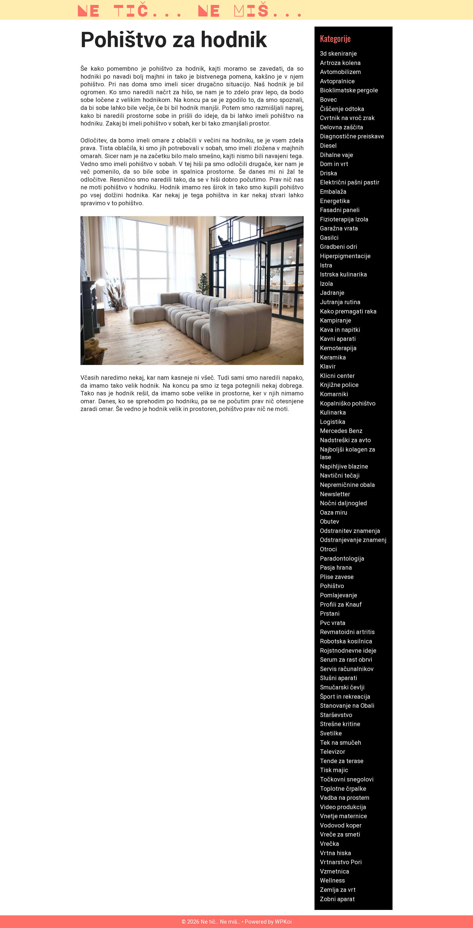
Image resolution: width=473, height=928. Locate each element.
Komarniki (334, 394)
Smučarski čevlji (342, 687)
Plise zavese (337, 576)
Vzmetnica (334, 871)
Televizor (332, 751)
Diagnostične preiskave (352, 136)
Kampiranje (335, 320)
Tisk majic (334, 770)
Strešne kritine (340, 724)
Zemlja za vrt (338, 889)
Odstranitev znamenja (350, 530)
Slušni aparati (338, 678)
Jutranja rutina (340, 302)
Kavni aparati (338, 338)
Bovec (328, 99)
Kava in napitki (340, 329)
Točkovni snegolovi (347, 779)
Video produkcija (343, 807)
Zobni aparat (337, 899)
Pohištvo (332, 586)
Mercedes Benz (341, 430)
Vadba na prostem (345, 797)
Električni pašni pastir (349, 182)
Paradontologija (342, 558)
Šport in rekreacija (345, 696)
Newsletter (335, 494)
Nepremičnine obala (347, 484)
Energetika (335, 201)
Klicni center (337, 375)
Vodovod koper (341, 825)
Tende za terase (342, 761)
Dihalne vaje (336, 155)
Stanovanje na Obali (347, 705)
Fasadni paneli (340, 210)
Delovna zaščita (341, 127)
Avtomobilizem (340, 71)
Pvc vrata (332, 622)
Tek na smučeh (340, 742)
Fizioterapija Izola (344, 219)
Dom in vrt (334, 164)
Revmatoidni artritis (347, 632)
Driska (328, 173)
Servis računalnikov (347, 669)
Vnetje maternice (343, 816)
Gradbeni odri (338, 246)
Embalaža (333, 191)
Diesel (328, 145)
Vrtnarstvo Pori (341, 862)
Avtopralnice (337, 81)
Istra (326, 265)
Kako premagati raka (348, 311)
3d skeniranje (338, 53)
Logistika (332, 421)
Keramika (333, 357)
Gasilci (329, 237)
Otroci (328, 549)
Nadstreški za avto (345, 440)
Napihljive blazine (344, 466)
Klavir (328, 366)
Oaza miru (333, 512)
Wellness (332, 880)
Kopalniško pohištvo (348, 403)
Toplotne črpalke (343, 788)
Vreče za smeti (340, 834)
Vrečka (329, 843)
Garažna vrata (339, 228)
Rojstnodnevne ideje (348, 650)
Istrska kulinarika (343, 274)
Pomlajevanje (338, 595)
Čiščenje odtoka (342, 108)
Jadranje (332, 292)
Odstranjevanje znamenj (353, 539)
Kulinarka (333, 412)
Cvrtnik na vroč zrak (347, 118)
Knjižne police (339, 384)
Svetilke (331, 733)
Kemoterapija (338, 348)
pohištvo (282, 115)
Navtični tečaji (340, 475)
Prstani (330, 613)
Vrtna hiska (335, 853)
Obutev (329, 521)
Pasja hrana (336, 567)
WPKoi (283, 921)
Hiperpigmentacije (345, 256)
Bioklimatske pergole (349, 90)
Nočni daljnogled (343, 503)
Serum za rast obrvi (346, 659)
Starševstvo (336, 715)
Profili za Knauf (341, 604)
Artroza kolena (340, 62)
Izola (326, 283)
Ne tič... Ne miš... (190, 10)
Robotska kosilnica (346, 641)
